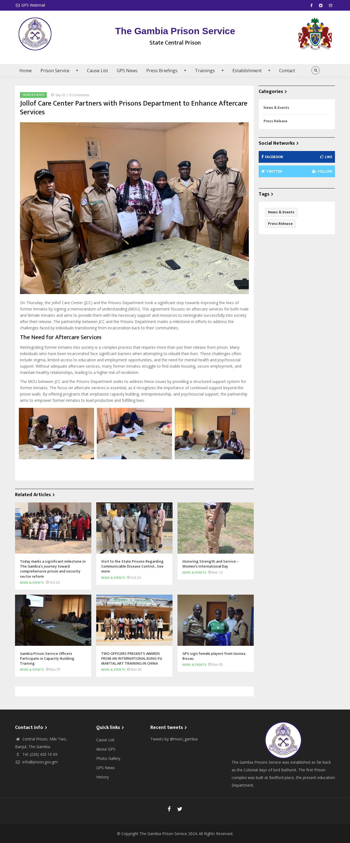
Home (25, 71)
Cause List (97, 71)
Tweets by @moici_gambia (174, 739)
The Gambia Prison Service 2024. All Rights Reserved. (186, 833)
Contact (287, 71)
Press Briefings (159, 72)
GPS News (127, 71)
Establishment (245, 72)
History (102, 777)
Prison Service (52, 72)
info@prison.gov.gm (39, 761)
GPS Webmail (33, 5)
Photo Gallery (108, 758)
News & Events (33, 94)
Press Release (275, 121)
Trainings (203, 72)
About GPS (105, 749)
